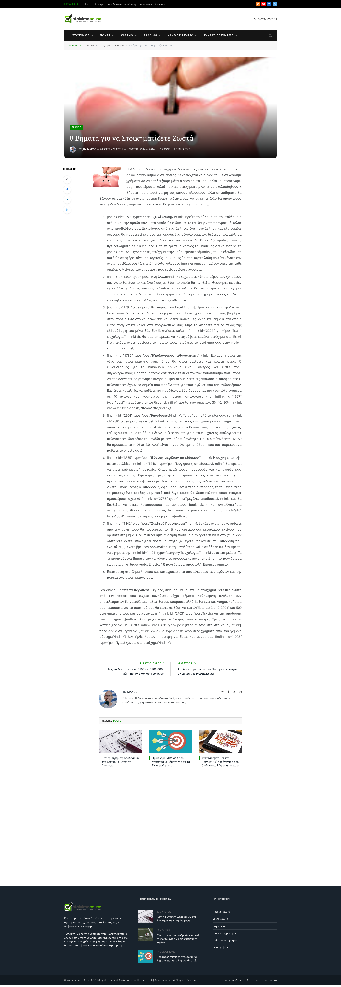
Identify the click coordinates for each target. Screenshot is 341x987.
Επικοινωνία (220, 919)
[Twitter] (67, 210)
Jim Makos (89, 149)
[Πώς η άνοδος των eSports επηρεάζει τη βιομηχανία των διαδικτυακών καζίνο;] (145, 934)
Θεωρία (76, 127)
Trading (150, 35)
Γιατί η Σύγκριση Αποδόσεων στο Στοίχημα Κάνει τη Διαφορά (120, 761)
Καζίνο (127, 35)
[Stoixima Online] (83, 18)
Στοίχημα (81, 35)
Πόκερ (105, 35)
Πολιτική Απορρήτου (225, 940)
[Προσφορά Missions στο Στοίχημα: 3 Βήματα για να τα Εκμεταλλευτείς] (170, 741)
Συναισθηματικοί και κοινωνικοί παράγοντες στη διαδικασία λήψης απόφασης (220, 761)
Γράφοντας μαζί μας (224, 933)
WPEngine (179, 980)
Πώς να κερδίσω (232, 980)
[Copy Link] (67, 180)
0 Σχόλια (165, 149)
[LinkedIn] (67, 200)
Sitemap (192, 980)
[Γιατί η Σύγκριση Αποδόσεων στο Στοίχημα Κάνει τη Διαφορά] (120, 741)
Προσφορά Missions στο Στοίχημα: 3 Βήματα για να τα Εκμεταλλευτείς (171, 761)
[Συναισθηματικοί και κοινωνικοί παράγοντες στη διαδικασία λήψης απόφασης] (220, 741)
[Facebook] (67, 190)
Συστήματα (270, 980)
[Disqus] (170, 825)
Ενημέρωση (219, 926)
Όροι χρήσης (220, 947)
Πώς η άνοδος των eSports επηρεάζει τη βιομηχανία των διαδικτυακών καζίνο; (129, 4)
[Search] (270, 35)
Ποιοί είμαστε (221, 911)
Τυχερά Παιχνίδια (219, 35)
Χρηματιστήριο (181, 35)
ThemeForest (144, 980)
